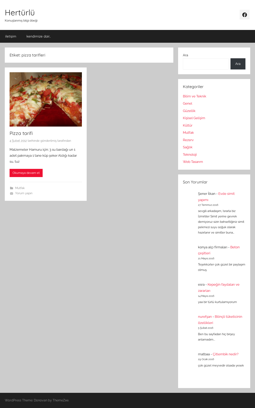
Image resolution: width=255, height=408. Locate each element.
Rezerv (188, 140)
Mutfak (20, 188)
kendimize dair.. (38, 36)
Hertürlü (20, 12)
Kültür (187, 125)
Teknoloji (190, 154)
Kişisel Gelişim (194, 118)
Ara (185, 55)
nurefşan (205, 317)
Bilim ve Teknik (194, 96)
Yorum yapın (23, 193)
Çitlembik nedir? (225, 354)
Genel (187, 103)
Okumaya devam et (26, 173)
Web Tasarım (193, 162)
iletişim (10, 36)
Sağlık (187, 147)
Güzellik (189, 111)
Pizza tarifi (21, 133)
